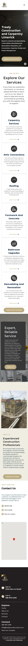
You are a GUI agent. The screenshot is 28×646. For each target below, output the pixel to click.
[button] (24, 5)
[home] (5, 5)
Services (5, 614)
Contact (5, 616)
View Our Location (8, 630)
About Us (10, 367)
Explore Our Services (12, 59)
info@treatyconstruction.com (13, 627)
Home (4, 608)
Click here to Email (13, 589)
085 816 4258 (11, 598)
